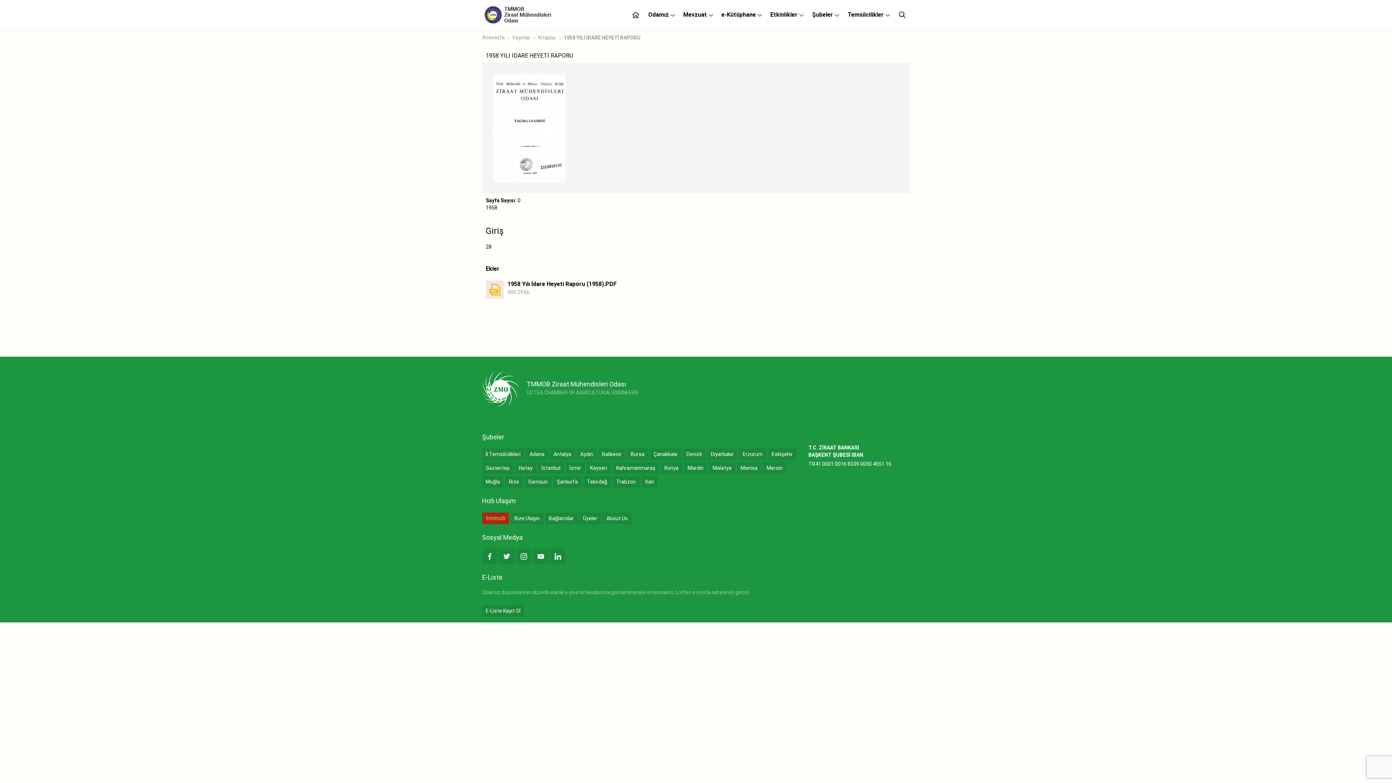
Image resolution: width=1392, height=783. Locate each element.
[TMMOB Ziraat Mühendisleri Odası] (500, 389)
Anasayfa (493, 37)
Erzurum (753, 454)
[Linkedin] (558, 556)
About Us (617, 518)
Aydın (586, 454)
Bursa (638, 454)
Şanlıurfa (567, 482)
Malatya (722, 468)
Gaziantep (498, 468)
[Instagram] (523, 556)
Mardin (696, 468)
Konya (671, 468)
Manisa (749, 468)
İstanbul (551, 468)
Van (649, 482)
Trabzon (626, 482)
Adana (537, 454)
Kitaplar (547, 38)
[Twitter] (506, 556)
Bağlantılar (561, 518)
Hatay (526, 468)
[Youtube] (540, 556)
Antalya (562, 454)
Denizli (694, 454)
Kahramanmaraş (635, 468)
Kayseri (598, 468)
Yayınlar (521, 38)
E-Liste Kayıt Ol (503, 611)
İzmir (575, 468)
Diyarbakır (722, 454)
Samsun (538, 482)
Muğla (493, 482)
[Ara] (902, 14)
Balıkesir (612, 454)
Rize (514, 482)
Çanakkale (666, 454)
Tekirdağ (597, 482)
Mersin (775, 468)
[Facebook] (489, 556)
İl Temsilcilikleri (503, 454)
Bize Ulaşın (527, 518)
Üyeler (590, 518)
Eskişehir (782, 454)
